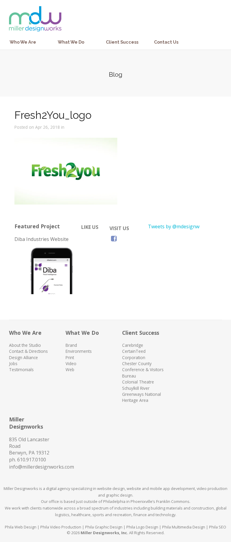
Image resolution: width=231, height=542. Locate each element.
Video (71, 363)
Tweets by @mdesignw (173, 226)
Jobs (13, 363)
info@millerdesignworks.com (41, 466)
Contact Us (166, 42)
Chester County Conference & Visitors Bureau (143, 370)
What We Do (71, 42)
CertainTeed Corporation (134, 354)
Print (70, 357)
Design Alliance (23, 357)
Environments (79, 351)
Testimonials (21, 369)
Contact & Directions (28, 351)
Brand (71, 345)
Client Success (122, 42)
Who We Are (23, 42)
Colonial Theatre (138, 382)
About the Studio (25, 345)
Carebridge (132, 345)
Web (70, 369)
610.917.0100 (31, 459)
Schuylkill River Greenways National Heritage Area (141, 394)
